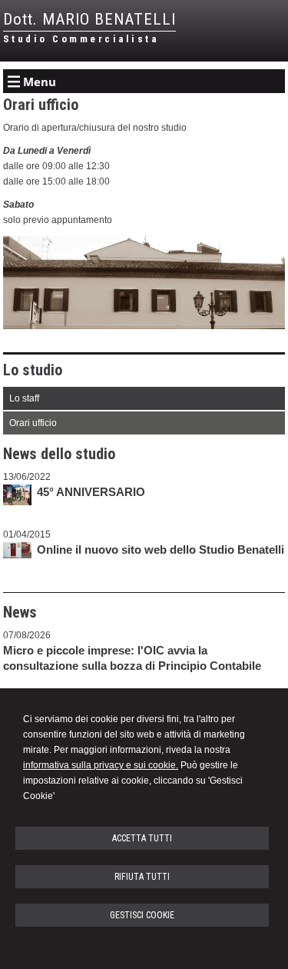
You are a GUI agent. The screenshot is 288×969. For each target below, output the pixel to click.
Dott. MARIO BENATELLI (89, 19)
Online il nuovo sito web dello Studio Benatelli (160, 549)
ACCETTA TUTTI (142, 838)
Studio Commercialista (81, 39)
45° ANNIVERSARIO (91, 491)
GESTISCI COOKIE (142, 915)
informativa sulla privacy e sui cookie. (100, 765)
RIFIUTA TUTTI (142, 876)
